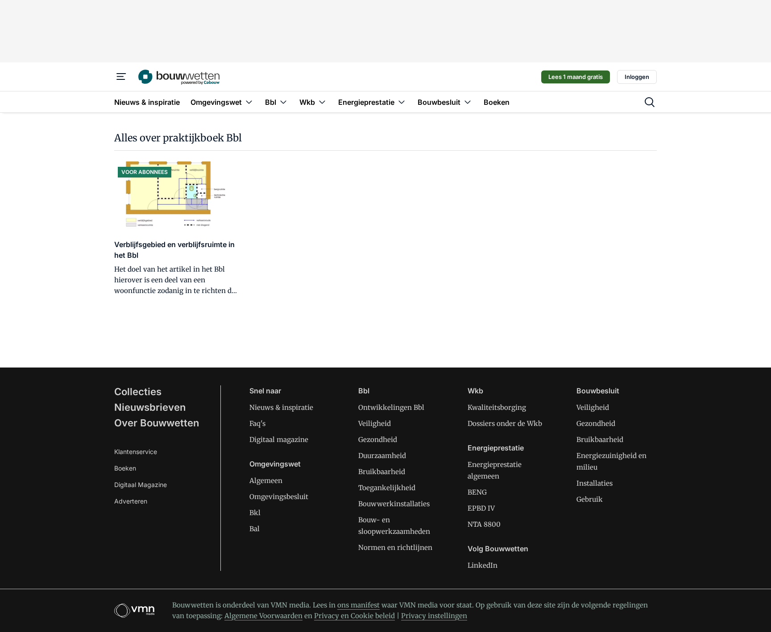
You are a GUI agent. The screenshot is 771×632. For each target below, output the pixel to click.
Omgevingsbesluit (278, 496)
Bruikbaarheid (381, 471)
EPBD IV (481, 508)
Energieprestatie (496, 447)
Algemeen (265, 480)
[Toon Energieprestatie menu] (401, 101)
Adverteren (130, 501)
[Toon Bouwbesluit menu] (467, 101)
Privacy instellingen (434, 615)
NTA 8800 (484, 524)
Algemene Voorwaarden (263, 615)
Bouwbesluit (597, 390)
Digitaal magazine (278, 439)
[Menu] (121, 77)
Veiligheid (374, 423)
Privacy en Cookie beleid (354, 615)
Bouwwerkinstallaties (394, 504)
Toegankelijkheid (386, 487)
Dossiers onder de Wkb (505, 423)
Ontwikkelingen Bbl (391, 407)
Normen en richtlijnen (395, 547)
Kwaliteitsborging (497, 407)
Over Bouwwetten (156, 423)
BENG (477, 492)
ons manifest (358, 605)
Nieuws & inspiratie (281, 407)
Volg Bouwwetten (498, 548)
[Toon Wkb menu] (322, 101)
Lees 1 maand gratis (575, 76)
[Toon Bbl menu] (283, 101)
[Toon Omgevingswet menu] (249, 101)
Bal (254, 529)
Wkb (475, 390)
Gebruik (589, 499)
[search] (649, 102)
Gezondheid (377, 439)
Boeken (125, 468)
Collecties (138, 391)
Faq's (257, 423)
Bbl (363, 390)
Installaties (594, 483)
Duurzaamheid (382, 455)
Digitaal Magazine (140, 484)
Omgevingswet (275, 463)
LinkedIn (482, 565)
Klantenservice (135, 451)
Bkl (255, 512)
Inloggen (637, 76)
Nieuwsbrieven (150, 407)
